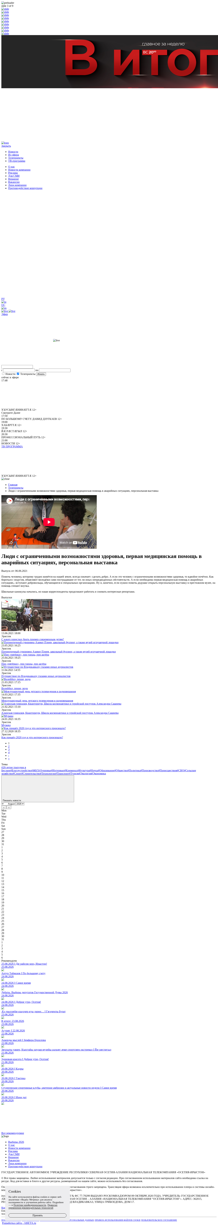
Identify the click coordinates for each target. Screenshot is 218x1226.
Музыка (6, 725)
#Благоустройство (21, 770)
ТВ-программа (16, 160)
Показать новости (12, 800)
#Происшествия (167, 770)
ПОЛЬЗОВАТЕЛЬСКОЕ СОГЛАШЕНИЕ (159, 1220)
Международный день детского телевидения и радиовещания (37, 700)
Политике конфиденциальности (29, 1205)
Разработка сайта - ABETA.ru (19, 1223)
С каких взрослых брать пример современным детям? (32, 639)
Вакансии (14, 182)
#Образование (106, 770)
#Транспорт (62, 773)
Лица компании (17, 185)
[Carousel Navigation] (109, 115)
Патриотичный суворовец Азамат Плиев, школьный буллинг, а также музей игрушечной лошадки (58, 651)
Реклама (13, 172)
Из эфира (13, 154)
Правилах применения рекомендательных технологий (33, 1206)
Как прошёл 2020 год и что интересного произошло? (32, 737)
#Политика (134, 770)
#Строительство (30, 773)
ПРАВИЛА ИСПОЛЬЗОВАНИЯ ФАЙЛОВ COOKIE (118, 1220)
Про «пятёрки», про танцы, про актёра (23, 663)
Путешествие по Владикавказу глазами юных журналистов (36, 676)
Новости (13, 151)
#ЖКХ (35, 770)
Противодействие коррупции (25, 188)
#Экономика (98, 773)
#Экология (85, 773)
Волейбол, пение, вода (14, 688)
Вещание (13, 178)
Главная (12, 484)
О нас (11, 166)
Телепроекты (15, 157)
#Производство (149, 770)
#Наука (94, 770)
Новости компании (19, 169)
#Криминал (71, 770)
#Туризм (74, 773)
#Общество (121, 770)
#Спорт (17, 773)
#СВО (180, 770)
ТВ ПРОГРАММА (12, 446)
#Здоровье (45, 770)
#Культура (84, 770)
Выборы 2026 (16, 1141)
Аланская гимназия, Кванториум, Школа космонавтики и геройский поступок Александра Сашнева (60, 712)
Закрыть (6, 145)
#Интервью (57, 770)
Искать (41, 374)
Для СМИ (14, 175)
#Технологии (48, 773)
